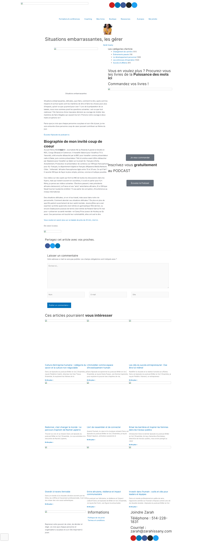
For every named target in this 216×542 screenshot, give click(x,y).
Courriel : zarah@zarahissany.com (151, 529)
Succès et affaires (120, 63)
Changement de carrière (123, 52)
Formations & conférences (69, 19)
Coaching (88, 19)
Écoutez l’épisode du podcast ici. (57, 135)
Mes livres (100, 19)
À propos (140, 19)
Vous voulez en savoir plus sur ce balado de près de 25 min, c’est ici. (71, 220)
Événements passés (121, 54)
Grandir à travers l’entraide (57, 491)
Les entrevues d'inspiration (124, 60)
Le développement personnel (124, 57)
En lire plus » (49, 380)
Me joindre (153, 19)
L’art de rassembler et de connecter (104, 427)
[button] (47, 245)
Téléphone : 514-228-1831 (149, 520)
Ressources (125, 19)
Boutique (112, 19)
